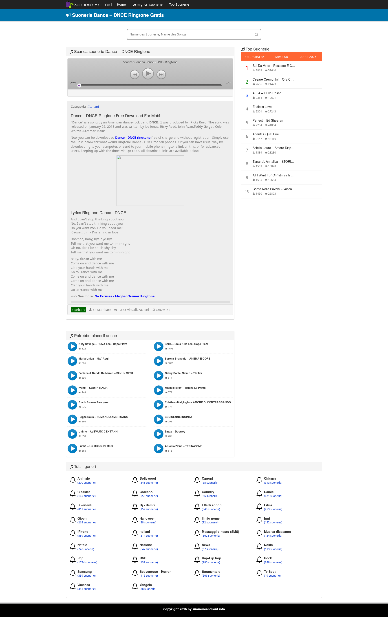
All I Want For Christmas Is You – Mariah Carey (286, 175)
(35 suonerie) (210, 483)
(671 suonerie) (273, 496)
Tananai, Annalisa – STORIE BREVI (278, 161)
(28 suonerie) (148, 522)
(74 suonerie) (85, 549)
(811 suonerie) (86, 509)
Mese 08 (281, 57)
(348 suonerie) (211, 509)
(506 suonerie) (211, 575)
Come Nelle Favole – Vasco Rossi (277, 189)
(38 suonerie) (148, 589)
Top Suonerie (179, 4)
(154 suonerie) (273, 536)
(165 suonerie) (86, 496)
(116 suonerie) (149, 575)
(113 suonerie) (273, 549)
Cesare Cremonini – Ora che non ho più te (284, 79)
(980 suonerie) (211, 562)
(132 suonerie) (149, 562)
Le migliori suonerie (147, 4)
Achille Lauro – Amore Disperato (276, 147)
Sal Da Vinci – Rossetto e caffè (275, 65)
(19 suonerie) (272, 575)
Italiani (93, 106)
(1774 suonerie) (87, 562)
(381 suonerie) (86, 589)
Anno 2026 (308, 57)
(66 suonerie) (210, 496)
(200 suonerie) (86, 483)
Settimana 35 (255, 57)
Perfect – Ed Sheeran (268, 120)
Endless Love (262, 106)
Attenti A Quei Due (266, 134)
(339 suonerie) (86, 575)
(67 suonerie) (210, 549)
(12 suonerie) (210, 522)
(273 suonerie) (273, 509)
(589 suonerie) (86, 536)
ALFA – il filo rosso (267, 93)
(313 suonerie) (273, 483)
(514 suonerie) (149, 536)
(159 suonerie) (149, 509)
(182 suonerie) (273, 522)
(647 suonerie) (149, 549)
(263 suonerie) (86, 522)
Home (121, 4)
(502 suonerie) (211, 536)
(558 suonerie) (149, 496)
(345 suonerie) (149, 483)
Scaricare (79, 309)
